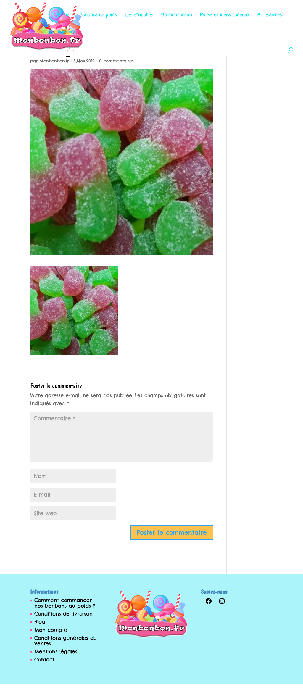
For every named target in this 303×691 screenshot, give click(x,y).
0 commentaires (116, 61)
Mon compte (50, 630)
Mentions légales (55, 651)
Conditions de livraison (63, 614)
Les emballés (139, 16)
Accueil (64, 16)
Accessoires (269, 16)
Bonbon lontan (176, 16)
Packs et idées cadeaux (224, 16)
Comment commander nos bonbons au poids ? (64, 603)
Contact (44, 659)
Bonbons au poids (98, 16)
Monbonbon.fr (54, 61)
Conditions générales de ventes (65, 641)
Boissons (66, 33)
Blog (39, 622)
